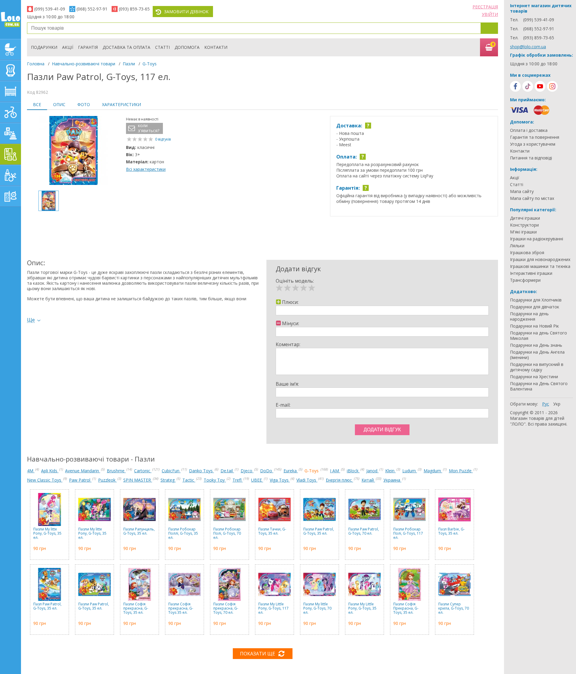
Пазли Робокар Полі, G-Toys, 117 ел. (408, 533)
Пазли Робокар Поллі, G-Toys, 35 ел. (183, 533)
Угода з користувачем (532, 144)
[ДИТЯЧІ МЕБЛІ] (10, 91)
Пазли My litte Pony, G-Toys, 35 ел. (47, 533)
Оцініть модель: (295, 281)
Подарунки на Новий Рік (534, 326)
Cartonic (143, 471)
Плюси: (290, 302)
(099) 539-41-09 (49, 9)
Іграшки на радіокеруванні (536, 239)
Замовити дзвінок (186, 11)
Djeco (247, 471)
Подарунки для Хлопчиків (536, 300)
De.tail (227, 471)
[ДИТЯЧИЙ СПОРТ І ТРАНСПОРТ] (10, 112)
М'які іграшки (523, 232)
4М (30, 471)
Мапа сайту (522, 191)
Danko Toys (201, 471)
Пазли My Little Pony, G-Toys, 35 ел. (362, 608)
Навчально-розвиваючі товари (83, 64)
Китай (368, 480)
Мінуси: (290, 323)
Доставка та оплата (126, 47)
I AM (335, 471)
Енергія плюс (339, 480)
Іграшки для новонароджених (540, 259)
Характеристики (121, 104)
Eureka (291, 471)
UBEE (257, 480)
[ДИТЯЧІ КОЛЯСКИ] (10, 49)
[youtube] (540, 86)
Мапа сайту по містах (532, 198)
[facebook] (515, 86)
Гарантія (88, 47)
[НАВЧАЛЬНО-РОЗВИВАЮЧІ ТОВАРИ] (10, 154)
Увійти (490, 14)
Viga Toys (280, 480)
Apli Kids (49, 471)
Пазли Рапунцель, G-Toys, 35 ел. (139, 531)
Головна (35, 64)
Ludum (409, 471)
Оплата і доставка (529, 130)
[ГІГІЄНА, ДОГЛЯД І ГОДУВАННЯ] (10, 175)
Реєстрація (485, 7)
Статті (162, 47)
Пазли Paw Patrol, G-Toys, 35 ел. (318, 531)
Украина (392, 480)
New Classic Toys (44, 480)
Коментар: (288, 344)
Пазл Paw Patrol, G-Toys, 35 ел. (47, 606)
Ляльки (517, 245)
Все (37, 104)
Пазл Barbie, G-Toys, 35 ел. (451, 531)
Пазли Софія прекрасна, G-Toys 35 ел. (180, 608)
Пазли (129, 64)
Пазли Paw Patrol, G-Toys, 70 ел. (363, 531)
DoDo (266, 471)
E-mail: (283, 405)
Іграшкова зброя (527, 252)
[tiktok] (527, 86)
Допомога (187, 47)
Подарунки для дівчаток (534, 307)
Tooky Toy (215, 480)
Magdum (433, 471)
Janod (372, 471)
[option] (73, 151)
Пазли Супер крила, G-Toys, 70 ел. (453, 608)
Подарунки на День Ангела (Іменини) (537, 354)
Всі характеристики (146, 169)
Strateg (168, 480)
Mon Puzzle (461, 471)
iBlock (353, 471)
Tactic (188, 480)
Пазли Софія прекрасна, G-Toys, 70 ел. (225, 608)
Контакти (215, 47)
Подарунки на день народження (529, 316)
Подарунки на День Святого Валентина (539, 386)
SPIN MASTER (137, 480)
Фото (83, 104)
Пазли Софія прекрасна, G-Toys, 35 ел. (135, 608)
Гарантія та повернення (534, 137)
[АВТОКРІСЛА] (10, 70)
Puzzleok (107, 480)
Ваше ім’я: (287, 384)
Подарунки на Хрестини (534, 376)
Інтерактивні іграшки (531, 273)
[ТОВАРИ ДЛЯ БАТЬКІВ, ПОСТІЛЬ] (10, 196)
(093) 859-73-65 (134, 9)
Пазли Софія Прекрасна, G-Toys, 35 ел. (405, 608)
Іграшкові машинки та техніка (540, 266)
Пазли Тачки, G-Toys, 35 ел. (272, 531)
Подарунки (44, 47)
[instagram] (552, 86)
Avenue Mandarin (82, 471)
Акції (67, 47)
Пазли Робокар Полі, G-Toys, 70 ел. (227, 533)
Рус (545, 404)
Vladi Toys (306, 480)
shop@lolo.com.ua (528, 46)
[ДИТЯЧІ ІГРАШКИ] (10, 133)
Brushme (116, 471)
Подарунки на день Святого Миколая (538, 335)
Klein (390, 471)
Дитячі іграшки (525, 218)
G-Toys (149, 64)
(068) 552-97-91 (91, 9)
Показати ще (257, 653)
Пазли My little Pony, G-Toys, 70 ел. (317, 608)
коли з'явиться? (148, 128)
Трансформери (525, 280)
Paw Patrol (80, 480)
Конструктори (524, 225)
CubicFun (171, 471)
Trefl (237, 480)
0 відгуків (163, 139)
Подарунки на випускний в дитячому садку (536, 367)
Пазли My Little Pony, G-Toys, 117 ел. (273, 608)
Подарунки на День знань (536, 345)
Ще (31, 320)
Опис (59, 104)
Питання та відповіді (531, 158)
